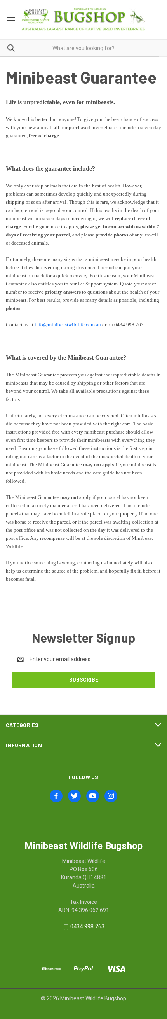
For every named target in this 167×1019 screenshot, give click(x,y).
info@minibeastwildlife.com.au (68, 324)
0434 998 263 (87, 926)
